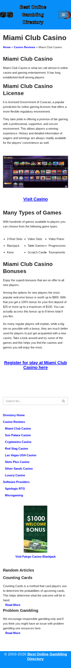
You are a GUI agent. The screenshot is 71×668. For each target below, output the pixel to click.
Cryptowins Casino (18, 442)
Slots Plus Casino (17, 462)
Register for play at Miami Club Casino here (35, 365)
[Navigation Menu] (63, 14)
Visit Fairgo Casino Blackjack (35, 556)
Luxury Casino (15, 475)
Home (7, 47)
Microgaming (14, 495)
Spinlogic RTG (15, 488)
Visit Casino (35, 199)
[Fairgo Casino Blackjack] (35, 529)
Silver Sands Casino (19, 468)
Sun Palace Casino (18, 435)
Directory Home (14, 415)
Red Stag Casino (16, 448)
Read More (12, 605)
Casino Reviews (24, 47)
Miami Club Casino (18, 428)
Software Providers (16, 482)
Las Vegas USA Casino (20, 455)
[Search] (63, 401)
